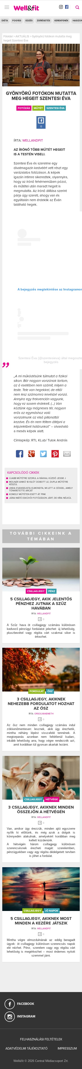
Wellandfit (32, 140)
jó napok (51, 910)
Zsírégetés (43, 20)
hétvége (52, 799)
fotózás (24, 108)
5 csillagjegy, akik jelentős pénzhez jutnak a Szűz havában (41, 603)
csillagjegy (36, 591)
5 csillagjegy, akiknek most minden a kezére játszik (41, 921)
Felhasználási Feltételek (41, 1039)
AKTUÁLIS (22, 36)
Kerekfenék (61, 20)
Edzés (29, 20)
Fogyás (16, 20)
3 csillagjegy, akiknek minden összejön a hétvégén (41, 809)
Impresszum (67, 1048)
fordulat (37, 691)
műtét (38, 108)
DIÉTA (5, 20)
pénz (51, 591)
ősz (50, 691)
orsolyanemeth (44, 713)
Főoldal (8, 36)
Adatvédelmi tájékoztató (26, 1048)
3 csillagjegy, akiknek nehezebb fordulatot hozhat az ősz (41, 704)
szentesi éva (55, 108)
